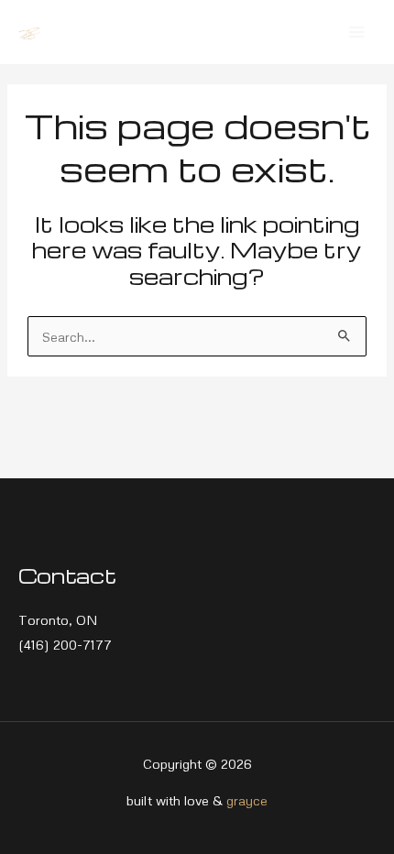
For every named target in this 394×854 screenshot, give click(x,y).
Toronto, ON (58, 619)
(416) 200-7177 (65, 644)
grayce (247, 800)
